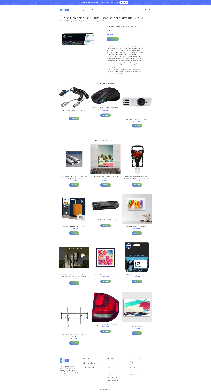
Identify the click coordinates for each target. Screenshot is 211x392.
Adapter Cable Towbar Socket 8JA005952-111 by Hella (74, 111)
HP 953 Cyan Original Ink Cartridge (136, 275)
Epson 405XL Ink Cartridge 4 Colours (74, 226)
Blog (140, 10)
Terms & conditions (135, 368)
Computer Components (81, 10)
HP (140, 26)
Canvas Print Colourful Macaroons (136, 226)
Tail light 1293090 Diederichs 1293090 (105, 325)
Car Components (114, 10)
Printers (109, 28)
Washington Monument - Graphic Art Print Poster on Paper (136, 325)
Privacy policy (134, 371)
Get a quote (124, 2)
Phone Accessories (129, 10)
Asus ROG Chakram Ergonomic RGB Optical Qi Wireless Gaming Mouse (105, 108)
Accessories (110, 362)
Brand (147, 10)
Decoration (117, 26)
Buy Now (112, 39)
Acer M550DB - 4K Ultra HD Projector (137, 119)
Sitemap (132, 374)
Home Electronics (98, 10)
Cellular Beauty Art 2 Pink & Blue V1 (105, 275)
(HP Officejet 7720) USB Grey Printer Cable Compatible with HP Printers (74, 177)
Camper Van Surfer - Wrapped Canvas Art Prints (105, 177)
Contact (132, 365)
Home (61, 21)
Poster (114, 28)
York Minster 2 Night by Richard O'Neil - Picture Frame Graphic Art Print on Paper (74, 275)
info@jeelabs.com (88, 367)
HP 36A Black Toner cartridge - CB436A (105, 219)
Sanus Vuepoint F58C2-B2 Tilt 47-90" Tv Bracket (74, 335)
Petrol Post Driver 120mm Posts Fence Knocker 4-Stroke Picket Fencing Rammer (136, 177)
